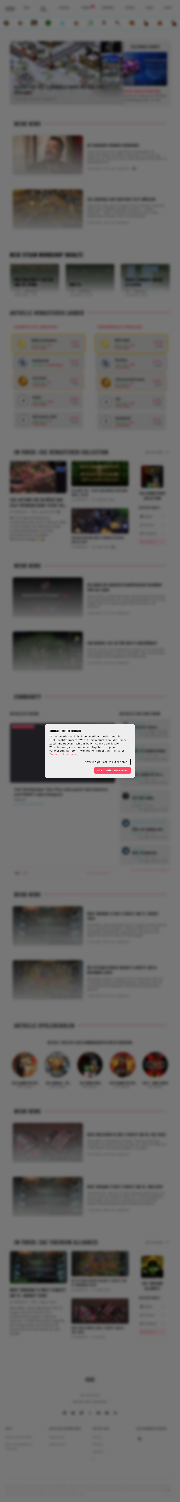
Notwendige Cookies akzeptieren (106, 762)
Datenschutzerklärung (64, 754)
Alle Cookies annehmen (112, 770)
